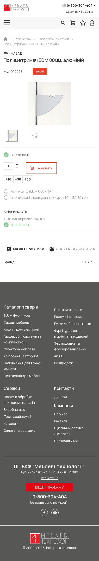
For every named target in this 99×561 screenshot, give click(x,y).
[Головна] (5, 39)
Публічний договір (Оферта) (69, 431)
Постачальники (66, 440)
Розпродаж (63, 363)
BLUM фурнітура (17, 315)
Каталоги (11, 423)
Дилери (60, 396)
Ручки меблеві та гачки (72, 323)
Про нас (60, 414)
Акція (58, 356)
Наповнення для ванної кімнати (22, 366)
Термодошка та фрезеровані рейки (70, 346)
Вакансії (60, 421)
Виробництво (14, 409)
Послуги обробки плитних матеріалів (19, 399)
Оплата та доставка (19, 430)
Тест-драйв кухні (17, 416)
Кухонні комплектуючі (21, 329)
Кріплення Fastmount (21, 356)
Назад (16, 53)
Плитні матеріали (68, 309)
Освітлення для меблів (22, 376)
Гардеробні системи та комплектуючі (22, 339)
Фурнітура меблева (19, 349)
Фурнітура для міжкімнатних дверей (71, 333)
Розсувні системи (68, 316)
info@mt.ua (49, 478)
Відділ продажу (49, 487)
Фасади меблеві (17, 322)
